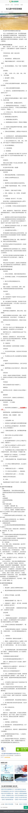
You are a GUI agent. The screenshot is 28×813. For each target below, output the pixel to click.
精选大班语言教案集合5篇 (7, 793)
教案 (22, 4)
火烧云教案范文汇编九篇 (20, 789)
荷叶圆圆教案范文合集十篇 (7, 791)
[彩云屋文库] (14, 1)
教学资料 (17, 4)
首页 (12, 4)
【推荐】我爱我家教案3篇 (7, 799)
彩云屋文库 (12, 811)
